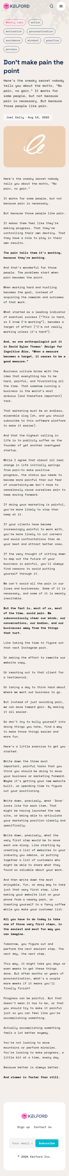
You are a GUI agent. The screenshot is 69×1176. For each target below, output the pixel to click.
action (35, 22)
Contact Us (43, 1127)
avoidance (13, 40)
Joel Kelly (15, 117)
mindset (33, 40)
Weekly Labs (14, 22)
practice (52, 40)
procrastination (41, 31)
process (11, 49)
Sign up (23, 1127)
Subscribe (47, 1143)
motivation (14, 31)
